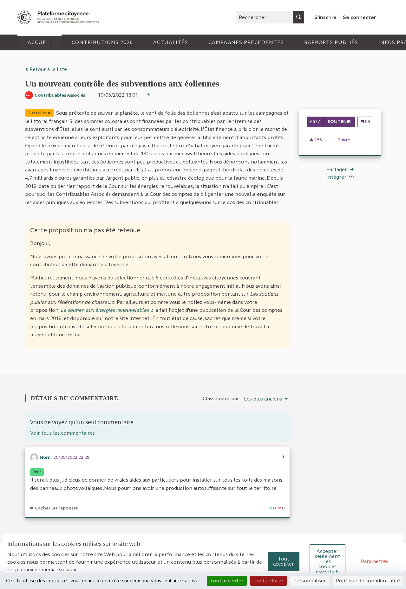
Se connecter (359, 17)
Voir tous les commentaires (62, 433)
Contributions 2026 (102, 42)
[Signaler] (148, 95)
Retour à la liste (47, 69)
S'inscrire (325, 17)
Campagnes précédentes (246, 42)
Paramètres (374, 561)
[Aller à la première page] (59, 17)
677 (316, 121)
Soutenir (341, 121)
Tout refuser (268, 581)
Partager (337, 169)
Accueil (39, 42)
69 (367, 121)
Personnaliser (309, 581)
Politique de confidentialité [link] (368, 581)
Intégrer (337, 177)
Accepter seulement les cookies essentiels (327, 561)
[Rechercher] (298, 17)
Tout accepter (283, 561)
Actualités (170, 42)
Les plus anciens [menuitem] (263, 398)
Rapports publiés (331, 42)
